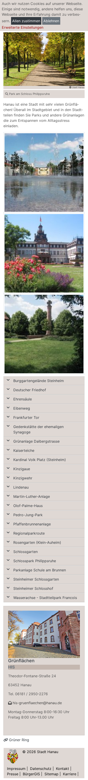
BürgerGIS (31, 774)
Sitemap (51, 774)
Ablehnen (51, 21)
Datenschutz (40, 768)
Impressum (16, 768)
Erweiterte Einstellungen (22, 27)
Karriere (69, 774)
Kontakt (62, 768)
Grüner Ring (18, 740)
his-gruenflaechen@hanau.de (37, 703)
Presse (12, 774)
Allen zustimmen (26, 21)
